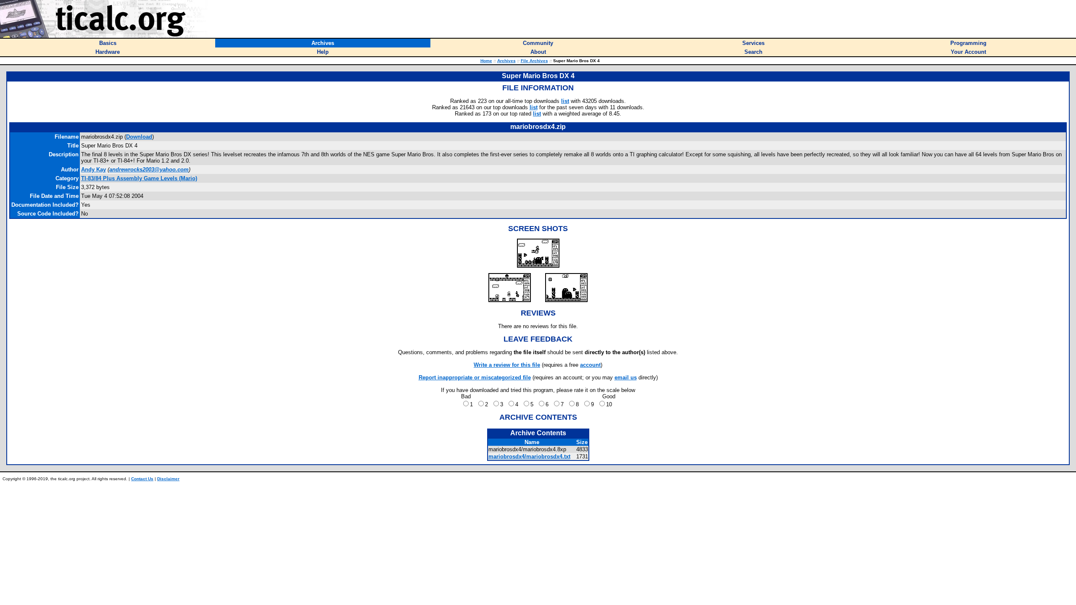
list (565, 101)
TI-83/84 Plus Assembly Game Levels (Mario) (139, 178)
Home (486, 60)
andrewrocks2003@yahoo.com (149, 169)
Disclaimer (168, 478)
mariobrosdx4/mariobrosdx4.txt (529, 456)
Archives (506, 60)
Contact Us (142, 478)
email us (625, 377)
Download (139, 137)
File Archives (534, 60)
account (590, 365)
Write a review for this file (507, 365)
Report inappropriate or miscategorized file (475, 377)
